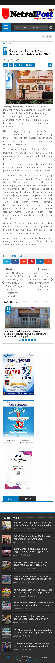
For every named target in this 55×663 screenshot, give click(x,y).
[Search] (51, 27)
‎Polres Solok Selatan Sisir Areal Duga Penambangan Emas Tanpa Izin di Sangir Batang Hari (33, 592)
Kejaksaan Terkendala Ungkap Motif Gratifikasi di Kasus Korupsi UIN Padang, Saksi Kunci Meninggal (25, 334)
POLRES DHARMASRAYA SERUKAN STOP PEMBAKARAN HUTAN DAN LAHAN (30, 565)
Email (30, 65)
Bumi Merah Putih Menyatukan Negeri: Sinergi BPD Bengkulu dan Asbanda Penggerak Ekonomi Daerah (33, 551)
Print (19, 65)
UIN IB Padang (18, 256)
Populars (11, 499)
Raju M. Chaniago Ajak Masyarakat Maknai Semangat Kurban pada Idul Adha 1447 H (32, 525)
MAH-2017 (33, 660)
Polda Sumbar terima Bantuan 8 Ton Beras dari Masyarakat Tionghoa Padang (33, 605)
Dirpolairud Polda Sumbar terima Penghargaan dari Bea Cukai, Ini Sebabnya (31, 646)
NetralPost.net (14, 657)
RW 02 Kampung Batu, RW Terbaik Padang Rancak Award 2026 (31, 537)
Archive (27, 499)
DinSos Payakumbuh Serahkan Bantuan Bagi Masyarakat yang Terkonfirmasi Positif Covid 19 (30, 619)
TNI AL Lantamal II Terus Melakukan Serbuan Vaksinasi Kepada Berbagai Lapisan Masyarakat (32, 632)
